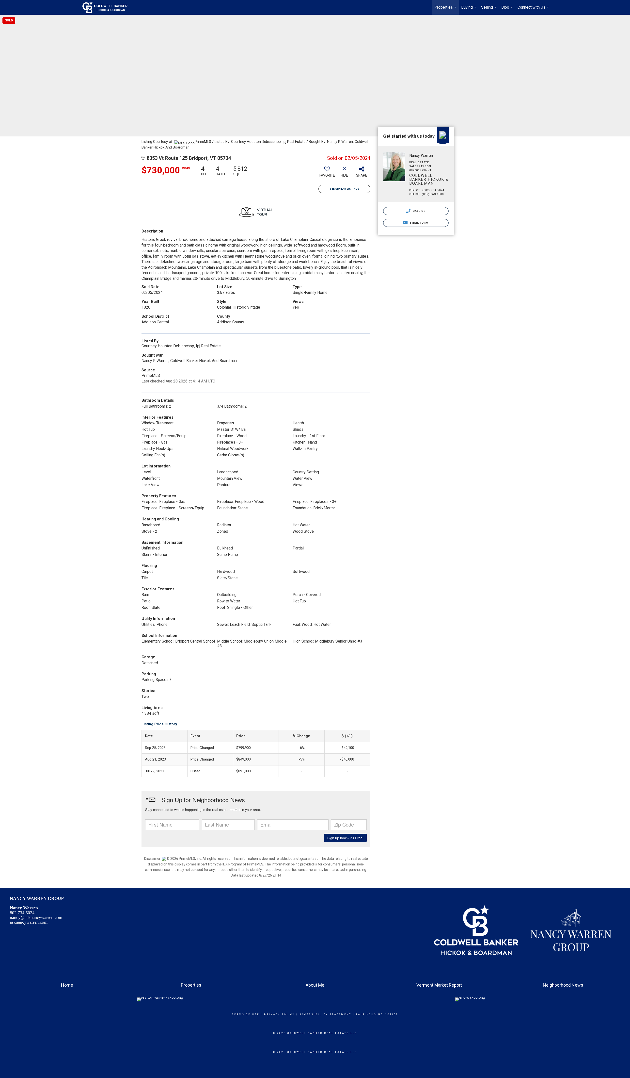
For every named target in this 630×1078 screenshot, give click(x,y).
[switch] (327, 173)
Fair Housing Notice (377, 1014)
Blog (507, 10)
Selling (489, 10)
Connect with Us (534, 10)
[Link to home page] (107, 7)
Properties (445, 10)
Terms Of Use (245, 1014)
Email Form (418, 222)
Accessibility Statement (325, 1014)
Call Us (419, 211)
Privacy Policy (279, 1014)
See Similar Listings (344, 188)
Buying (469, 10)
